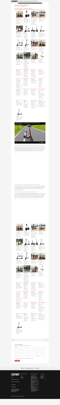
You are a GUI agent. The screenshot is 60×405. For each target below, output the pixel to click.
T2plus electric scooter (33, 376)
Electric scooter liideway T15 (34, 380)
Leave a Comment (17, 6)
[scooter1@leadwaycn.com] (32, 368)
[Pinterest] (38, 368)
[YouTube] (28, 368)
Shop (21, 376)
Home (21, 375)
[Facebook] (22, 368)
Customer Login (42, 375)
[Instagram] (26, 368)
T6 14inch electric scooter (34, 377)
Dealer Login (42, 376)
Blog (19, 6)
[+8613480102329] (34, 368)
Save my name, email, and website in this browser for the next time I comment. (24, 358)
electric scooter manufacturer (28, 1)
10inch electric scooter (33, 386)
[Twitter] (24, 368)
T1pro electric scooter (33, 375)
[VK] (36, 368)
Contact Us (22, 377)
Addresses (42, 377)
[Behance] (30, 368)
